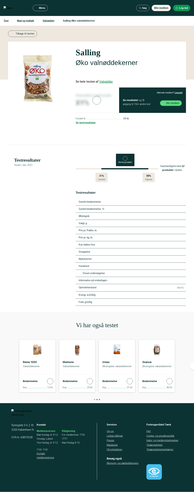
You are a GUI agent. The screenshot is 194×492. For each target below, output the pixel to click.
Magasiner (112, 445)
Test (6, 20)
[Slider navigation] (94, 399)
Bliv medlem (161, 8)
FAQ (148, 431)
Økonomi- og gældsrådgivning (122, 463)
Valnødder (48, 20)
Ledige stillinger (115, 435)
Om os (110, 431)
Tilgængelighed (154, 445)
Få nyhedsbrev (114, 449)
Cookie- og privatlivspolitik (160, 435)
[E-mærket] (154, 472)
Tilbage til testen (25, 33)
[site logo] (16, 8)
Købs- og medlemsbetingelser (162, 440)
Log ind (178, 92)
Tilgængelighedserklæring (159, 449)
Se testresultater (86, 122)
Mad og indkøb (25, 20)
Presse (110, 440)
